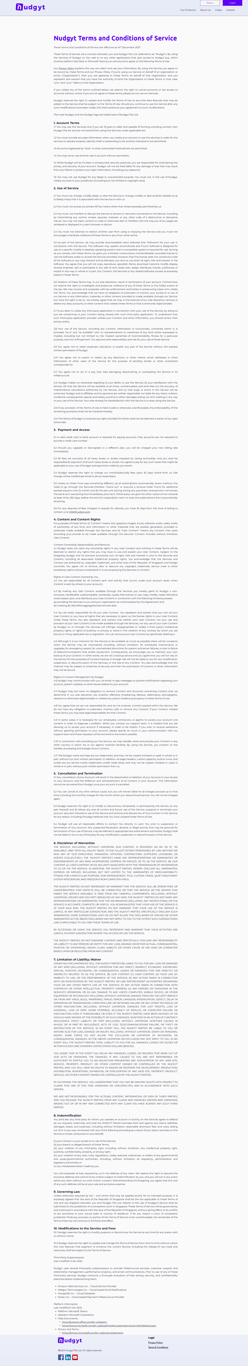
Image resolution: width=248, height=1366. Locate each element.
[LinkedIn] (68, 1357)
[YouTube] (75, 1357)
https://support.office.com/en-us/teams (84, 1322)
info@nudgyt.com (79, 512)
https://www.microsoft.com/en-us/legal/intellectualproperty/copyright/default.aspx (109, 1325)
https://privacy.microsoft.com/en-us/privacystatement (92, 1332)
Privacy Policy (66, 68)
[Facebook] (61, 1357)
